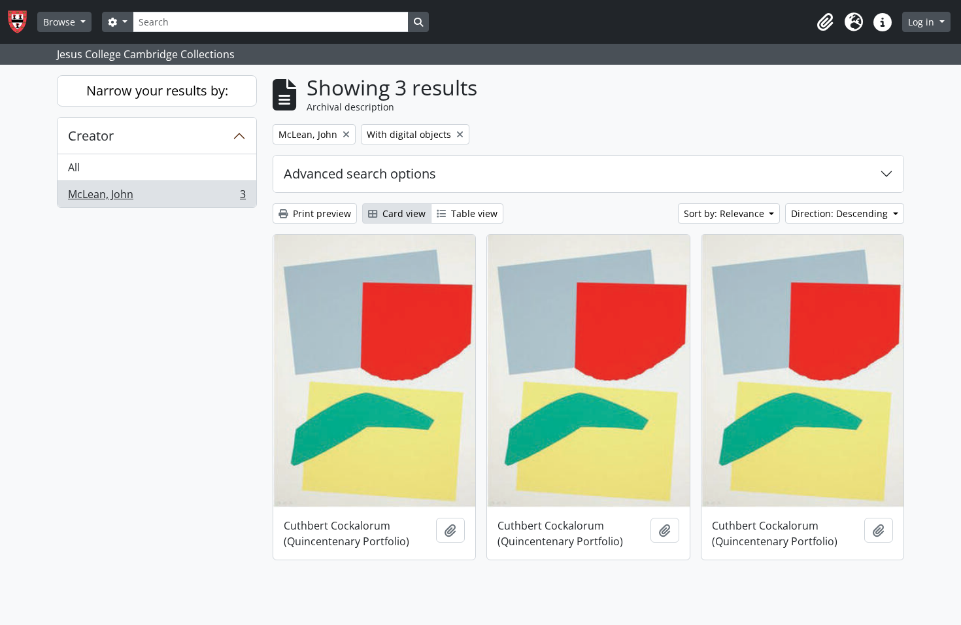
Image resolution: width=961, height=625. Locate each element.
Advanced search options (360, 173)
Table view (472, 213)
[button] (825, 22)
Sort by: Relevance (725, 213)
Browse (60, 22)
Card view (403, 213)
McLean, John (156, 197)
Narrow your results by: (157, 90)
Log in (922, 22)
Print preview (320, 213)
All (74, 167)
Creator (91, 135)
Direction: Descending (840, 213)
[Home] (22, 22)
